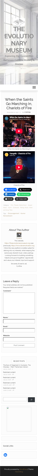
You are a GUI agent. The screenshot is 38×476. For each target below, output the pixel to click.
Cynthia (27, 112)
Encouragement (13, 213)
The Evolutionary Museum (19, 40)
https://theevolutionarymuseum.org (17, 243)
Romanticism (7, 216)
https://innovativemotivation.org (22, 246)
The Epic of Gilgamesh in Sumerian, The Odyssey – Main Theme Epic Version (17, 366)
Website (6, 335)
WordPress (23, 469)
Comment (7, 291)
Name (6, 317)
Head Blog (19, 472)
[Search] (31, 399)
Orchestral (16, 207)
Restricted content (9, 372)
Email (5, 326)
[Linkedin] (5, 455)
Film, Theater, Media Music (19, 205)
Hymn (10, 207)
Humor (22, 213)
